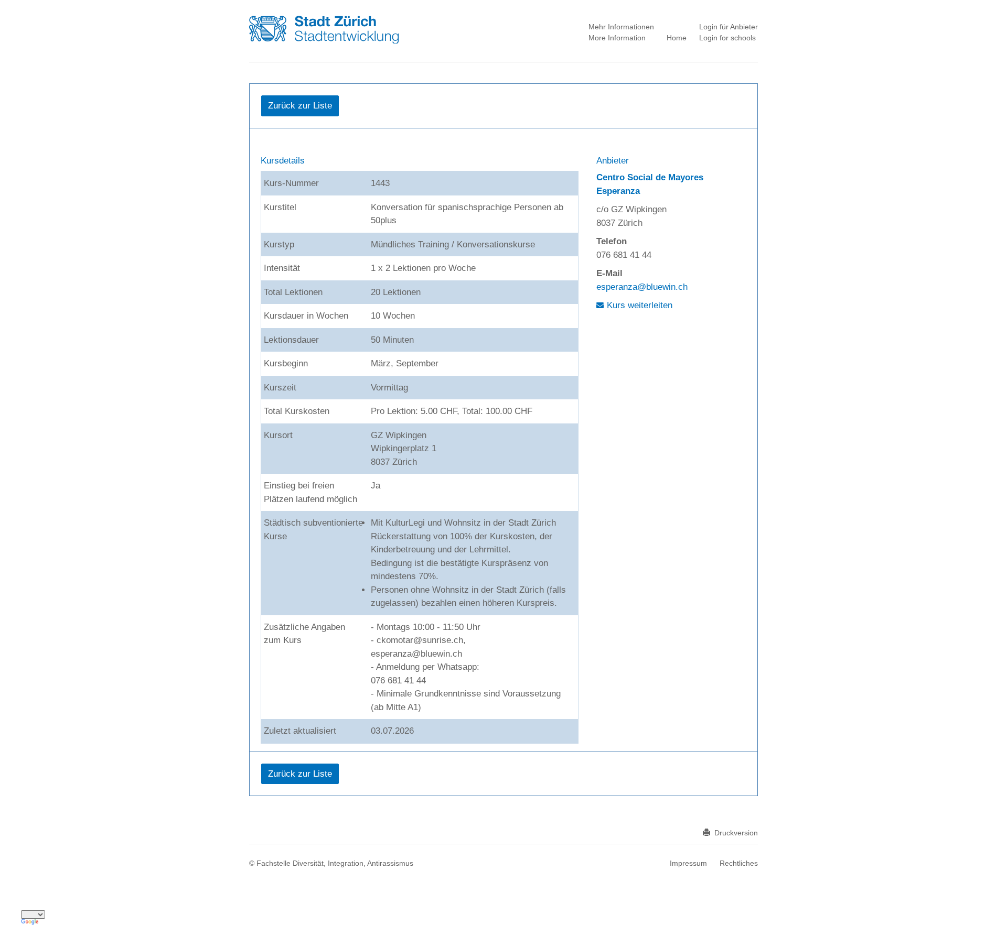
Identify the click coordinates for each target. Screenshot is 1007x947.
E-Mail (609, 273)
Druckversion (736, 833)
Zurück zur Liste (300, 106)
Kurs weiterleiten (639, 305)
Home (677, 38)
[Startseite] (336, 29)
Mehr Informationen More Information (621, 32)
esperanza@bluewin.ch (642, 287)
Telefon (611, 241)
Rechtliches (739, 863)
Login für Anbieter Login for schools (728, 32)
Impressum (688, 863)
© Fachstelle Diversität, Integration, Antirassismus (331, 863)
